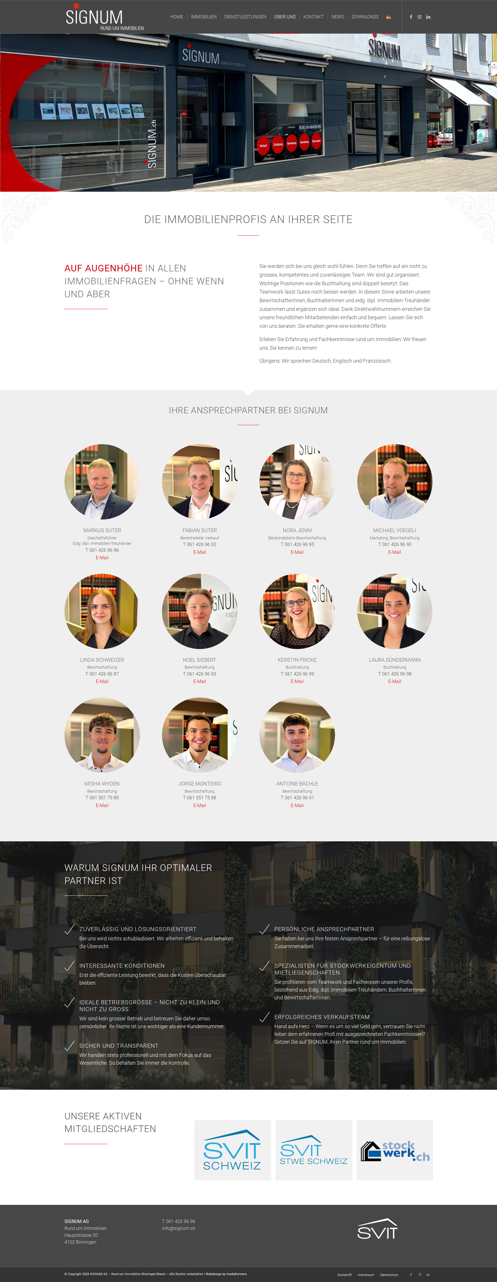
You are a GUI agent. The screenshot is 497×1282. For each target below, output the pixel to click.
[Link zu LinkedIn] (428, 16)
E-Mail (102, 557)
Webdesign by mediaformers (226, 1274)
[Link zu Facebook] (411, 16)
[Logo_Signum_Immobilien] (106, 16)
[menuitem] (177, 16)
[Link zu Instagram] (419, 16)
